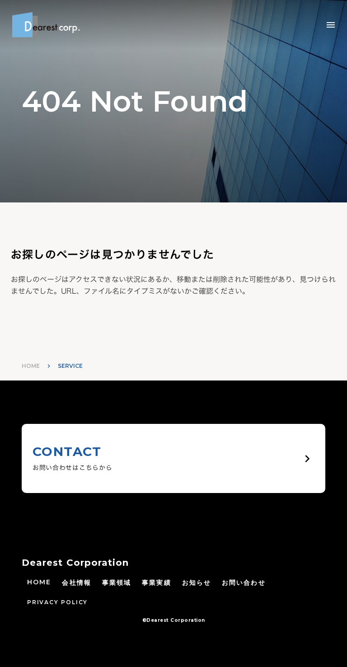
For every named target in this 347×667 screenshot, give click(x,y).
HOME (31, 365)
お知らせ (196, 582)
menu (330, 24)
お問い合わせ (244, 582)
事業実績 (156, 582)
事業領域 (116, 582)
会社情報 (76, 582)
